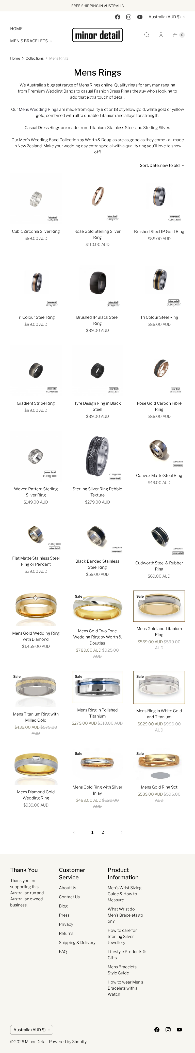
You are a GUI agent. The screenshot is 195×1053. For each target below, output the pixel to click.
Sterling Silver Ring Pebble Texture (97, 492)
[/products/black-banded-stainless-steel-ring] (97, 535)
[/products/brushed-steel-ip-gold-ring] (159, 199)
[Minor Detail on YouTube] (139, 17)
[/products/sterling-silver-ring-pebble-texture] (97, 456)
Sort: (160, 165)
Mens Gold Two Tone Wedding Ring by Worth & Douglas (97, 637)
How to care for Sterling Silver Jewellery (122, 936)
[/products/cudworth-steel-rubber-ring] (159, 536)
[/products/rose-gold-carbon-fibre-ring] (159, 370)
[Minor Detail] (97, 35)
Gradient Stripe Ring (36, 403)
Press (64, 915)
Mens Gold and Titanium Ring (159, 631)
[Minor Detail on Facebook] (117, 17)
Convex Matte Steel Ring (159, 475)
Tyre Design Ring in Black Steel (97, 406)
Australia (165, 16)
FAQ (63, 951)
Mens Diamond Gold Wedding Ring (36, 795)
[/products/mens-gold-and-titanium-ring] (159, 606)
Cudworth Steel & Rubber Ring (159, 566)
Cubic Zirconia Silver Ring (36, 231)
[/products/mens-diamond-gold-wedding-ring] (36, 766)
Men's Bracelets (29, 41)
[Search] (147, 35)
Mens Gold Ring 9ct (159, 787)
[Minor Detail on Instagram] (128, 17)
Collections (35, 58)
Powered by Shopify (68, 1041)
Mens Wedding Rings (38, 109)
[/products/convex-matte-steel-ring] (159, 450)
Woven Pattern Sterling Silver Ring (36, 492)
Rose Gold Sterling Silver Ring (97, 234)
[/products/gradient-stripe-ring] (36, 370)
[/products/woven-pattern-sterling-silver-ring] (36, 456)
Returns (66, 933)
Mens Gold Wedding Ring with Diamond (36, 636)
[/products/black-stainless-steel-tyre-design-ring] (97, 370)
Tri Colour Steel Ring (36, 317)
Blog (63, 906)
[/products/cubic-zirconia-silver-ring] (36, 199)
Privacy (66, 924)
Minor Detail (36, 1041)
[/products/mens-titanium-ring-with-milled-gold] (36, 689)
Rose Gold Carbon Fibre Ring (159, 406)
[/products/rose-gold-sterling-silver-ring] (97, 199)
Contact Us (69, 897)
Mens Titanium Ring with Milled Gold (36, 717)
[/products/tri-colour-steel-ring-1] (36, 284)
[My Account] (161, 35)
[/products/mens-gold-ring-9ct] (159, 764)
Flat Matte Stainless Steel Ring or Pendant (36, 561)
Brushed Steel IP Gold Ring (159, 231)
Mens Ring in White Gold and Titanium (159, 713)
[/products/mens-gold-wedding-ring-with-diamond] (36, 608)
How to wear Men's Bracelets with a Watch (125, 988)
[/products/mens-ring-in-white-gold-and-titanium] (159, 687)
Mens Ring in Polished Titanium (97, 713)
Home (16, 28)
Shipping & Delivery (77, 942)
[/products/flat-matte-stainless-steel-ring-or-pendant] (36, 533)
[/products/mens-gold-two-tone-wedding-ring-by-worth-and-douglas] (97, 607)
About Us (67, 887)
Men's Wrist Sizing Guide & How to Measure (125, 893)
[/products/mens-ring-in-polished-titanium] (97, 687)
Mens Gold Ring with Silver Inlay (97, 790)
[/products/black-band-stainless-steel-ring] (97, 284)
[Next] (121, 832)
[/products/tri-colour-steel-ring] (159, 284)
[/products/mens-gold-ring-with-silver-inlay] (97, 764)
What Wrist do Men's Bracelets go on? (125, 915)
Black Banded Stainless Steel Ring (97, 564)
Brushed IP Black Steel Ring (97, 320)
